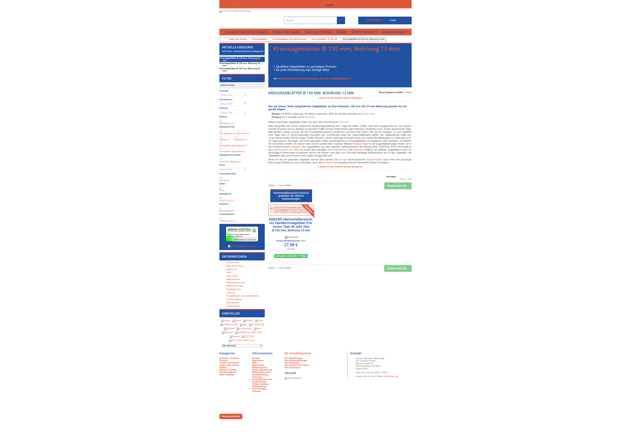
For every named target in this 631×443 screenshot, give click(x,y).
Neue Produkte (226, 374)
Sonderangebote (393, 32)
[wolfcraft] (229, 328)
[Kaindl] (237, 320)
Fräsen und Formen (286, 32)
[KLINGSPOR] (256, 324)
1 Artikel (407, 92)
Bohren (341, 32)
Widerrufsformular (234, 286)
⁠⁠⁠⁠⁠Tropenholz (240, 139)
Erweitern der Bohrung (291, 149)
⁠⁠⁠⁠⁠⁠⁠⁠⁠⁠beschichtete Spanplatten (232, 151)
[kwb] (257, 328)
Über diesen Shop (234, 266)
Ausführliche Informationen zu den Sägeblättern (314, 78)
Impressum (389, 5)
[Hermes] (234, 336)
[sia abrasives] (244, 328)
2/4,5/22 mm (226, 200)
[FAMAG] (248, 320)
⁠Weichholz (243, 133)
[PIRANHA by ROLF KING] (248, 332)
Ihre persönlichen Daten (297, 365)
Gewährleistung (233, 289)
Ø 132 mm (368, 113)
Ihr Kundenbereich (298, 353)
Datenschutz (372, 5)
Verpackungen (233, 306)
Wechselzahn (227, 211)
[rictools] (225, 320)
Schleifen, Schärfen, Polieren (246, 32)
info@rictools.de (390, 376)
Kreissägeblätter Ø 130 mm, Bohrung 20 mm (239, 69)
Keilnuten (358, 149)
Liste (410, 179)
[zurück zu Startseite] (223, 39)
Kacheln (402, 179)
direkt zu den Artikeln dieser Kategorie (341, 98)
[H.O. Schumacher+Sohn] (242, 340)
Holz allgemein (227, 133)
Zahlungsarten (233, 302)
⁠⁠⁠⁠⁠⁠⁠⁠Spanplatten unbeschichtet (233, 145)
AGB (358, 5)
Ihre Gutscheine (293, 367)
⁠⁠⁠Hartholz (224, 139)
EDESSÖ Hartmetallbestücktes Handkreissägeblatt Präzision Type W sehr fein (291, 224)
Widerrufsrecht (233, 279)
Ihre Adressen (292, 363)
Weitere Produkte (364, 32)
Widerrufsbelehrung (235, 282)
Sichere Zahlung (234, 299)
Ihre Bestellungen (294, 358)
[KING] (259, 320)
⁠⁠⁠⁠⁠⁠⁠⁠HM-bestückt (226, 123)
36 (221, 190)
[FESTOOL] (248, 336)
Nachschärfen (374, 159)
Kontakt (328, 5)
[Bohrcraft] (227, 332)
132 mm (343, 122)
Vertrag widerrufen (231, 416)
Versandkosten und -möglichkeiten (242, 296)
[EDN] (243, 324)
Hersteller (231, 313)
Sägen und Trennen (318, 32)
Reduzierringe (360, 143)
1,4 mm (224, 180)
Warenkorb (344, 5)
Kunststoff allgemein (230, 161)
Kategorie (296, 146)
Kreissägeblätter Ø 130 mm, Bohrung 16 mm (239, 64)
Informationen (234, 256)
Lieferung (230, 292)
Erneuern (328, 162)
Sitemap (405, 5)
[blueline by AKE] (229, 324)
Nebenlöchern (339, 149)
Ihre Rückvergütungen (296, 360)
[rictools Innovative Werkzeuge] (249, 18)
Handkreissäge (227, 221)
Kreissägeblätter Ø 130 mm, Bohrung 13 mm (240, 59)
